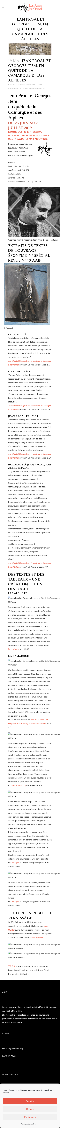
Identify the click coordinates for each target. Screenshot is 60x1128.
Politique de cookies (28, 1124)
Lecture (22, 88)
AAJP (19, 966)
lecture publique (34, 970)
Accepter (30, 1101)
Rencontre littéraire (18, 974)
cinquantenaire (30, 966)
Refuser (30, 1109)
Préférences (30, 1117)
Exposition (13, 88)
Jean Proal (19, 970)
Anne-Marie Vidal (37, 88)
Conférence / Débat (33, 84)
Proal (46, 970)
